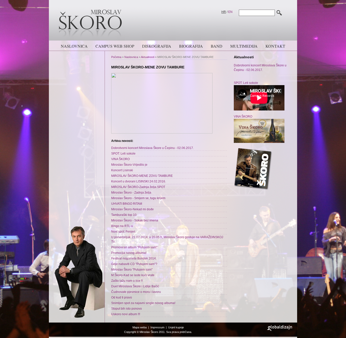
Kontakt (275, 46)
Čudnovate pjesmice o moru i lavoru (136, 292)
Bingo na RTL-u (122, 226)
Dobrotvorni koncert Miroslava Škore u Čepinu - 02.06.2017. (152, 148)
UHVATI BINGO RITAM (126, 203)
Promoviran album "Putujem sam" (134, 247)
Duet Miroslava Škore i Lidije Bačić (135, 286)
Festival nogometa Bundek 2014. (134, 258)
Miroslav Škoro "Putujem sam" (131, 269)
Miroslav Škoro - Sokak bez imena (134, 220)
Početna (116, 57)
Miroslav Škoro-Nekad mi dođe (132, 209)
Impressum (157, 327)
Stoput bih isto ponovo (126, 308)
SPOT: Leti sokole (123, 153)
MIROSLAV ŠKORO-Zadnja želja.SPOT (138, 187)
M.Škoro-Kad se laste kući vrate (133, 275)
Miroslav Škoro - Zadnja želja (131, 192)
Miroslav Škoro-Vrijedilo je (129, 164)
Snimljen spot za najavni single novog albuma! (143, 303)
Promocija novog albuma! (128, 253)
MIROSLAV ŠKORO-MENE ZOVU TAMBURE (142, 176)
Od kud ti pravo (121, 297)
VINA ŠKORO (120, 159)
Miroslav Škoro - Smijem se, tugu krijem (138, 198)
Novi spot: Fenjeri (123, 231)
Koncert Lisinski (122, 170)
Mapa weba (139, 327)
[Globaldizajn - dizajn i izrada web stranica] (279, 329)
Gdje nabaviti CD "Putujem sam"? (134, 264)
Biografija (191, 46)
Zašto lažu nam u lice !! (127, 281)
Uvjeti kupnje (176, 327)
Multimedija (244, 46)
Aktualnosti (147, 57)
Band (216, 46)
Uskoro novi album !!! (125, 314)
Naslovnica (74, 46)
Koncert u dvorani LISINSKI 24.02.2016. (138, 181)
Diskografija (156, 46)
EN (230, 12)
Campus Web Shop (114, 46)
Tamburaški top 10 (124, 215)
